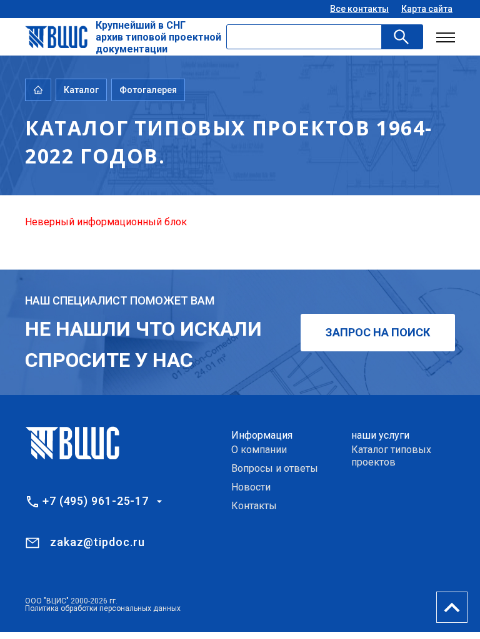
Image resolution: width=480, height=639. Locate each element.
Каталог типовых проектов (391, 456)
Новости (251, 487)
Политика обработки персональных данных (103, 608)
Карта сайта (426, 9)
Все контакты (359, 9)
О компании (259, 450)
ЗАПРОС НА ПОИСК (378, 332)
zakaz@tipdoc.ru (97, 542)
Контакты (254, 506)
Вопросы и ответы (274, 468)
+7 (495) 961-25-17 (95, 501)
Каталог (81, 90)
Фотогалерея (148, 90)
